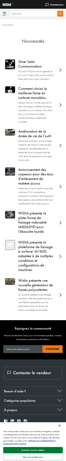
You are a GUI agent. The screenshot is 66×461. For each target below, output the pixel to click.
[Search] (60, 14)
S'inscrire (52, 349)
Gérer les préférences (33, 457)
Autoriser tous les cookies (32, 450)
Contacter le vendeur (32, 372)
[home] (7, 5)
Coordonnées (57, 4)
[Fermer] (60, 426)
